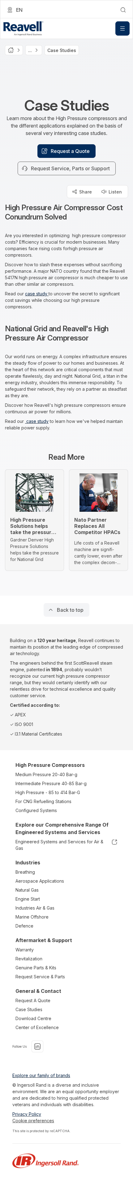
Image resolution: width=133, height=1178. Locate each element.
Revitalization (28, 958)
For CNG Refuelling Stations (43, 801)
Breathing (25, 872)
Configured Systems (36, 810)
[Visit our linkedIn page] (37, 1046)
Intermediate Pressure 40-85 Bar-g (51, 783)
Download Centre (33, 1018)
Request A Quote (32, 1000)
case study (37, 293)
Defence (24, 925)
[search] (123, 10)
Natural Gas (27, 890)
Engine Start (27, 899)
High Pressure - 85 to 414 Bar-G (47, 792)
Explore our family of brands (41, 1075)
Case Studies (28, 1009)
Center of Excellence (37, 1027)
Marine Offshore (32, 916)
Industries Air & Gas (34, 908)
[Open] (122, 28)
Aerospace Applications (39, 881)
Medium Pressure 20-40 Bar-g (46, 774)
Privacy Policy (26, 1114)
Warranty (24, 949)
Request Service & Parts (40, 976)
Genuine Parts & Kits (35, 967)
